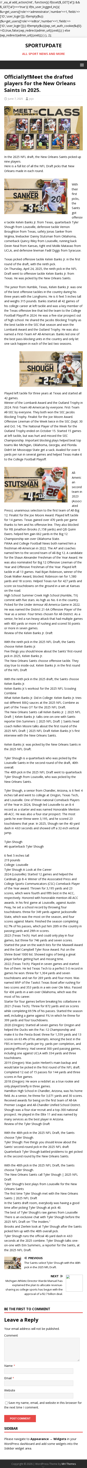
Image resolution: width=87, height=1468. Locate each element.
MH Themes (69, 1464)
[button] (81, 65)
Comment (11, 1335)
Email (8, 1378)
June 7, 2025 (15, 99)
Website (9, 1390)
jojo (31, 99)
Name (9, 1366)
